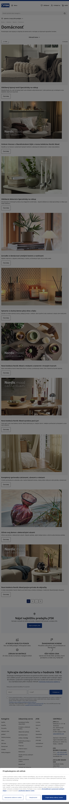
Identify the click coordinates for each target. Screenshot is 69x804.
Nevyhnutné (33, 797)
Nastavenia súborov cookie (13, 797)
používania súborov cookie (26, 790)
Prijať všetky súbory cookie (54, 797)
